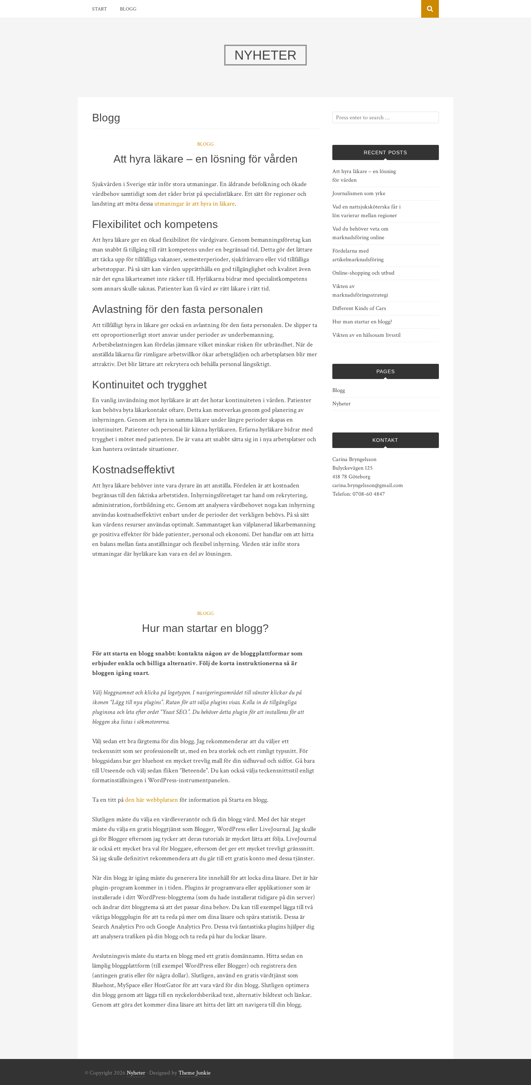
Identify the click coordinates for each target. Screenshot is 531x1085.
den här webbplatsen (151, 800)
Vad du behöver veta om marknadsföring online (360, 233)
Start (99, 9)
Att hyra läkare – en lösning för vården (205, 159)
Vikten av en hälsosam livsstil (366, 335)
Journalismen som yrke (358, 193)
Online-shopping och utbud (363, 273)
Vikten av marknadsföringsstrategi (360, 291)
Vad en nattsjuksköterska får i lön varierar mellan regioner (366, 211)
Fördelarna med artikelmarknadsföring (358, 255)
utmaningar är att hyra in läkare (194, 203)
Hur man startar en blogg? (205, 628)
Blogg (128, 9)
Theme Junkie (194, 1073)
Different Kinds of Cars (359, 308)
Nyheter (341, 404)
